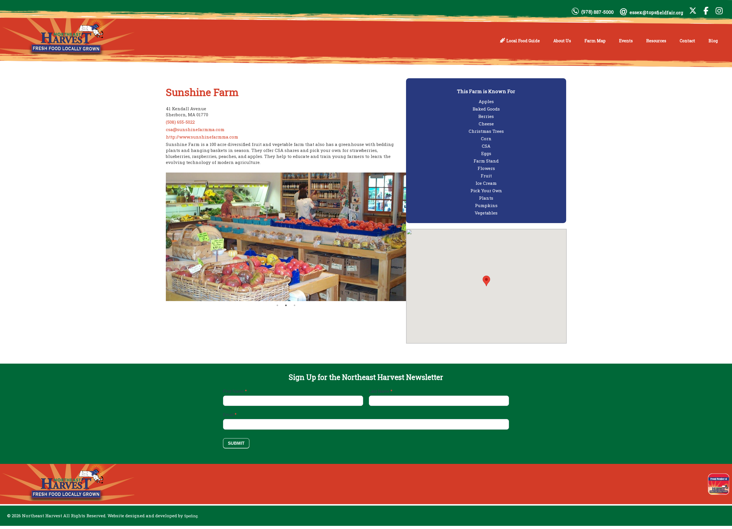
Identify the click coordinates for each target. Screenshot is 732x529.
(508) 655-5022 (180, 122)
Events (626, 40)
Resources (656, 40)
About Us (562, 40)
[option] (286, 237)
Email (229, 414)
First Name (235, 391)
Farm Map (595, 40)
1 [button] (277, 305)
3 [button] (294, 305)
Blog (713, 40)
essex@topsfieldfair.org (656, 12)
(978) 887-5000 (597, 12)
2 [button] (286, 305)
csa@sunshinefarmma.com (195, 129)
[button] (486, 281)
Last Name (380, 391)
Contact (687, 40)
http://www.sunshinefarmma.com (202, 137)
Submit (236, 443)
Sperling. (191, 516)
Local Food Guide (523, 40)
